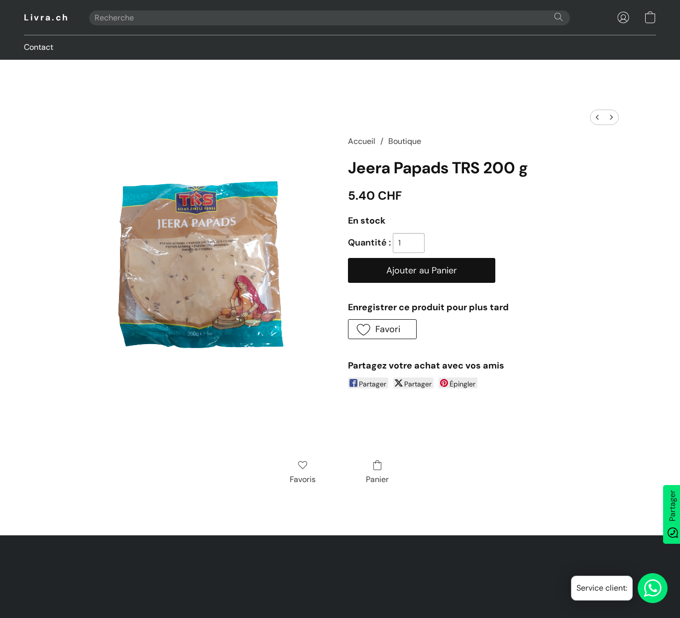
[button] (46, 17)
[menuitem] (597, 117)
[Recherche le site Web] (558, 17)
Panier (377, 479)
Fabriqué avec (340, 591)
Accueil (361, 141)
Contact (38, 47)
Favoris (303, 479)
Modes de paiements (308, 574)
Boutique (404, 141)
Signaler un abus (379, 574)
